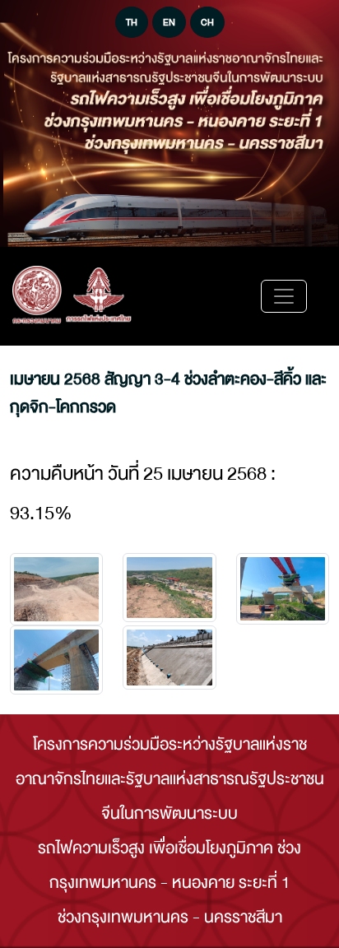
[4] (169, 657)
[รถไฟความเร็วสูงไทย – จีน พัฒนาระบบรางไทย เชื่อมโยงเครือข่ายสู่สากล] (72, 296)
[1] (169, 587)
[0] (56, 589)
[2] (282, 589)
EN (169, 22)
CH (207, 22)
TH (131, 22)
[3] (56, 660)
